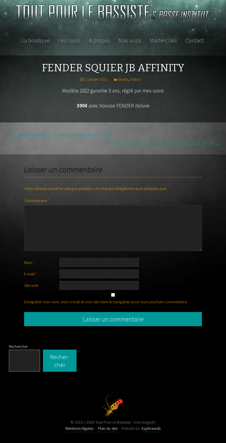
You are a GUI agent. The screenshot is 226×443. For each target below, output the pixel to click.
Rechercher (18, 346)
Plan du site (107, 428)
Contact (194, 40)
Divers (123, 79)
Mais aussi (129, 40)
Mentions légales (79, 428)
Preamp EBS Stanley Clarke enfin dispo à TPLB (163, 143)
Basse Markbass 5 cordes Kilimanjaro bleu (58, 134)
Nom (29, 262)
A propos (99, 40)
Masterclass (163, 40)
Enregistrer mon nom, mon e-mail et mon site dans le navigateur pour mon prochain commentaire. (106, 301)
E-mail (30, 274)
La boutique (35, 40)
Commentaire (36, 200)
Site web (31, 285)
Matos (135, 79)
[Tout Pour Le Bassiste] (113, 14)
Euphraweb (151, 428)
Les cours (69, 40)
